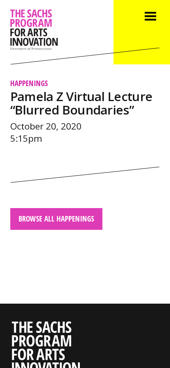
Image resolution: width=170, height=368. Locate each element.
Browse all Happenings (56, 218)
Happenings (29, 83)
